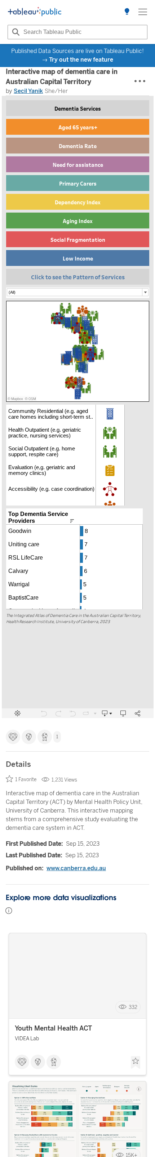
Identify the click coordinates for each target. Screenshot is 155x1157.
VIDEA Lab (27, 1039)
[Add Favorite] (135, 1062)
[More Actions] (140, 81)
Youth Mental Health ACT (53, 1028)
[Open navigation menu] (142, 12)
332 (133, 1007)
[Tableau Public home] (34, 12)
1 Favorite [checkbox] (25, 779)
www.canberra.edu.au (76, 868)
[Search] (15, 32)
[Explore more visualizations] (126, 11)
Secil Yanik (28, 91)
